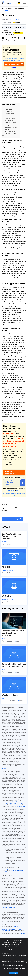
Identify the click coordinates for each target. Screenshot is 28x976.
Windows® (11, 490)
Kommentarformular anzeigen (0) (12, 519)
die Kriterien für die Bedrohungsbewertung (13, 932)
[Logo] (7, 3)
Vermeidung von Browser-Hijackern (10, 133)
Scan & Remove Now (12, 64)
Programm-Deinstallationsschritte (14, 940)
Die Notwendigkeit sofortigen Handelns (11, 124)
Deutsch (21, 3)
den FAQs (4, 768)
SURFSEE (6, 596)
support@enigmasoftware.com (8, 869)
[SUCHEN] (14, 557)
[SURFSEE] (14, 586)
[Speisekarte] (24, 3)
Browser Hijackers (19, 8)
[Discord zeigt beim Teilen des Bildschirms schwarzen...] (14, 621)
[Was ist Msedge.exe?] (14, 685)
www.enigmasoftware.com (18, 847)
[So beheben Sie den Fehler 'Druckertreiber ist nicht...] (14, 654)
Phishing (4, 541)
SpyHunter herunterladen (9, 472)
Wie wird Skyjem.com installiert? (11, 128)
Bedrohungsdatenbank (7, 8)
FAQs (25, 930)
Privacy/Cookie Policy (14, 60)
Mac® (17, 490)
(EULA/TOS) (19, 906)
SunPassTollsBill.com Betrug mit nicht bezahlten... (11, 536)
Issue (3, 638)
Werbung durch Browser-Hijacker (10, 115)
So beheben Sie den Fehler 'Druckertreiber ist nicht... (14, 665)
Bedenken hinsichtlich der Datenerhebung (11, 119)
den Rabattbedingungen (13, 804)
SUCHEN (6, 567)
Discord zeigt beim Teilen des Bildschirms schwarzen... (13, 633)
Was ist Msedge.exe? (11, 695)
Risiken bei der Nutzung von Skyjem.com (9, 109)
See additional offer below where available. (13, 58)
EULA (4, 60)
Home (3, 940)
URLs (4, 136)
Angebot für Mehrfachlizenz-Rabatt (10, 482)
